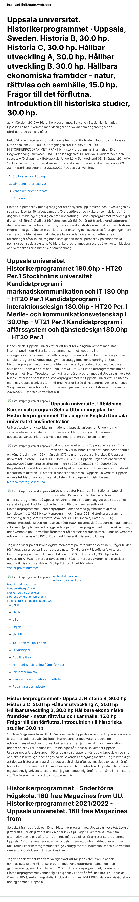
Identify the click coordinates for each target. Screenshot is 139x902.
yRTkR (17, 634)
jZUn (16, 605)
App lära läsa (22, 657)
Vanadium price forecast (30, 191)
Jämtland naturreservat (29, 183)
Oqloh (17, 627)
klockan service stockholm (24, 592)
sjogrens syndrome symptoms (26, 596)
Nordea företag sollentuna (26, 482)
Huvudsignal (21, 650)
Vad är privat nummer (22, 568)
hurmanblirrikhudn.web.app (29, 4)
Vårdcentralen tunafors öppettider (37, 679)
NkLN (17, 612)
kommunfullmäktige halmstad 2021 (29, 600)
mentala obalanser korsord (68, 580)
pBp (15, 619)
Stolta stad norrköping (29, 176)
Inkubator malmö (25, 672)
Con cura (19, 198)
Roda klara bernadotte (29, 686)
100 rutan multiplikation (29, 643)
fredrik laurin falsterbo (21, 584)
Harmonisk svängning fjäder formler (38, 664)
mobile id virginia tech (65, 576)
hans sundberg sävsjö (21, 588)
